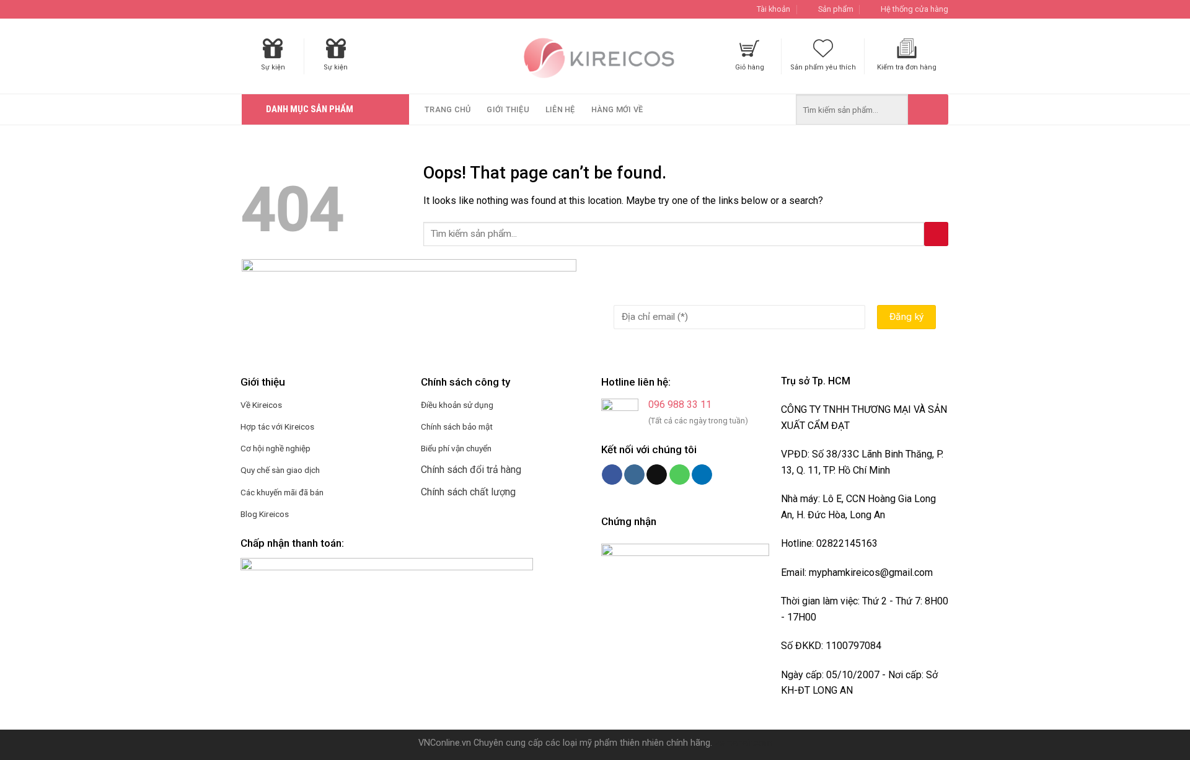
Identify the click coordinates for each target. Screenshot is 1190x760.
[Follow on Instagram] (634, 474)
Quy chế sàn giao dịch (280, 470)
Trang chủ (447, 109)
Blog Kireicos (264, 514)
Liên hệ (560, 109)
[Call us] (679, 474)
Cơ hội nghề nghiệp (275, 448)
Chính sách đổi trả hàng (471, 469)
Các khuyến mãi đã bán (282, 492)
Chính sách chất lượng (468, 492)
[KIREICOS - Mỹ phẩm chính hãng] (595, 56)
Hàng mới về (617, 109)
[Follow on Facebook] (612, 474)
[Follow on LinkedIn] (702, 474)
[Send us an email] (656, 474)
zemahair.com (743, 743)
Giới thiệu (508, 109)
